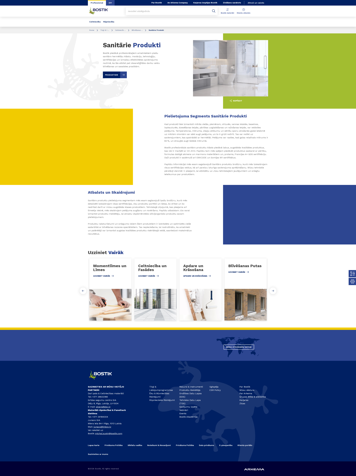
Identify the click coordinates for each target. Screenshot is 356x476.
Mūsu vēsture (246, 390)
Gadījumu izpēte (188, 406)
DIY (110, 3)
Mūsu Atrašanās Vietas (239, 347)
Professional (97, 3)
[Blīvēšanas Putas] (245, 289)
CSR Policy (215, 390)
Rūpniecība (108, 22)
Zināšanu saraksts (232, 3)
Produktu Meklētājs (189, 390)
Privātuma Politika (114, 445)
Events (182, 413)
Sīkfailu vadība (135, 445)
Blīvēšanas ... (137, 30)
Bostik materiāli (227, 13)
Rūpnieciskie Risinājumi (162, 400)
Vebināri (183, 410)
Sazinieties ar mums (98, 454)
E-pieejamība (225, 445)
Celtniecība (95, 22)
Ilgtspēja (213, 386)
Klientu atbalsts (243, 13)
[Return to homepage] (100, 11)
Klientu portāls (245, 445)
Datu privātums (206, 445)
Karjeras (243, 400)
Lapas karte (93, 445)
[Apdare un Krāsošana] (200, 289)
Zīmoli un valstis (256, 3)
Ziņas (242, 403)
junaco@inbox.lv (102, 426)
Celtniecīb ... (120, 30)
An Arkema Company (177, 3)
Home (91, 30)
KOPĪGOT (237, 101)
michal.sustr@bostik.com (108, 433)
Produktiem (111, 75)
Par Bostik (156, 3)
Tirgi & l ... (104, 30)
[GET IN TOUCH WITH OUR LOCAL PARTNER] (103, 380)
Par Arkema (245, 393)
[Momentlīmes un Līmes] (110, 289)
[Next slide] (273, 290)
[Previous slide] (83, 290)
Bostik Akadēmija (188, 416)
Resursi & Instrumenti (191, 386)
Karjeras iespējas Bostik (205, 3)
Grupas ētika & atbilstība (252, 396)
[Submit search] (214, 11)
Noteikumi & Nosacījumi (159, 445)
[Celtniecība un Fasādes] (155, 289)
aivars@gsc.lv (103, 406)
